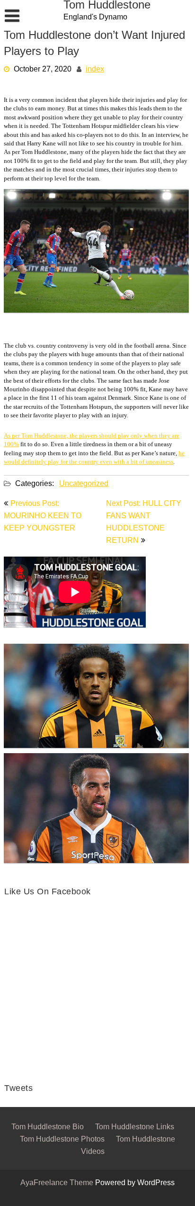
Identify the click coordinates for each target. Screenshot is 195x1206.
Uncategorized (83, 484)
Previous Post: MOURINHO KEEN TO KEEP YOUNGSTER (42, 516)
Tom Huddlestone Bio (47, 1127)
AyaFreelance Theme (57, 1183)
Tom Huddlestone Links (134, 1127)
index (95, 69)
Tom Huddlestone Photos (62, 1140)
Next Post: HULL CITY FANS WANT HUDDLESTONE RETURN (143, 522)
